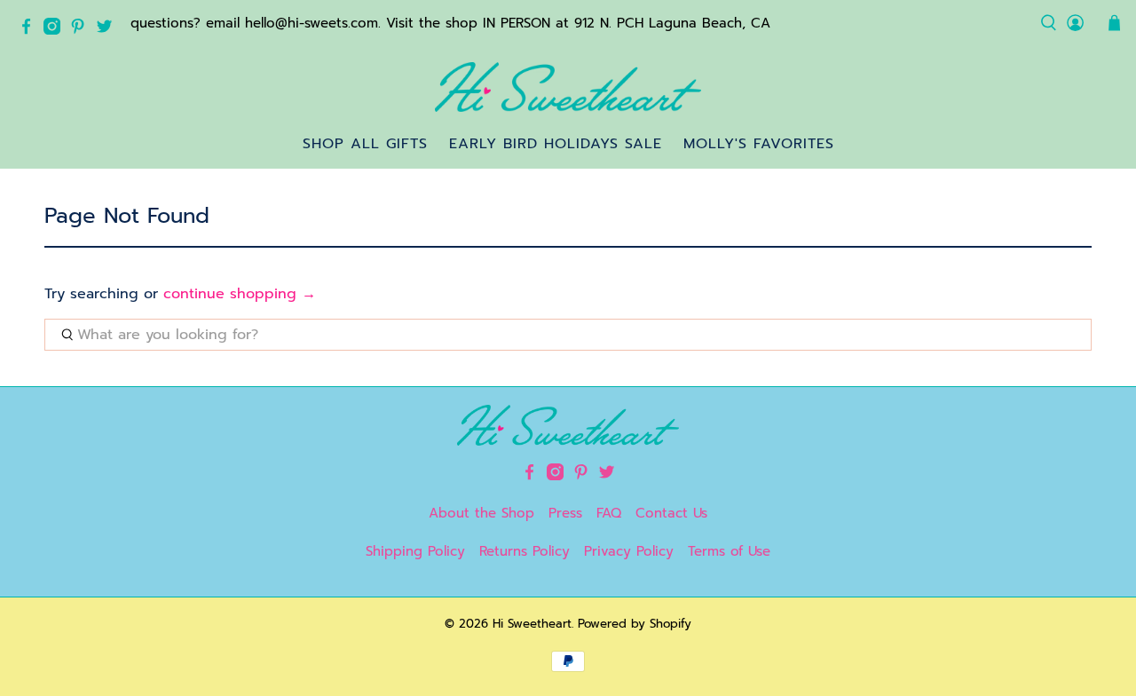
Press (565, 513)
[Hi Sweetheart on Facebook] (30, 30)
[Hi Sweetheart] (568, 87)
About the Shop (481, 513)
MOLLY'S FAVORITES (758, 143)
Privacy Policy (629, 551)
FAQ (608, 513)
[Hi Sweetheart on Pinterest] (82, 30)
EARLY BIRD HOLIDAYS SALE (555, 143)
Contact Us (671, 513)
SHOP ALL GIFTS (365, 143)
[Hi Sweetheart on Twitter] (109, 30)
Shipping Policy (415, 551)
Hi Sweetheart (532, 623)
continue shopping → (239, 293)
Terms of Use (729, 551)
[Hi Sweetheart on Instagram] (56, 30)
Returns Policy (524, 551)
